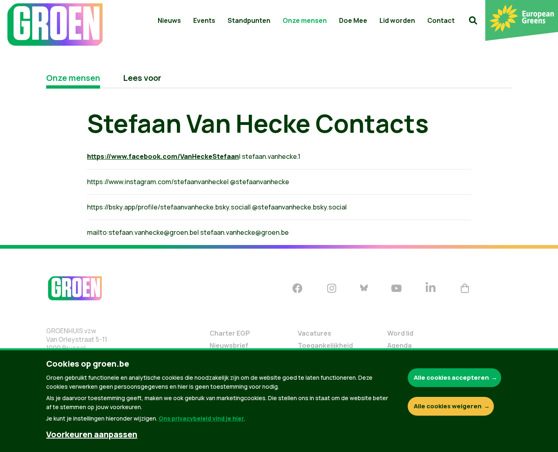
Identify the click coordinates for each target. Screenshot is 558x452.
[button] (473, 20)
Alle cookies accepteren (451, 377)
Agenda (399, 345)
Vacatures (314, 333)
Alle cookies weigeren (448, 406)
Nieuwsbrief (229, 345)
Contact (441, 20)
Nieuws (169, 20)
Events (204, 20)
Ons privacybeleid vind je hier (201, 418)
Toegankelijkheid (325, 345)
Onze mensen (305, 20)
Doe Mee (353, 20)
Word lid (400, 333)
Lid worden (397, 20)
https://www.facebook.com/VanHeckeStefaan (163, 156)
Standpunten (249, 20)
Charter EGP (230, 333)
